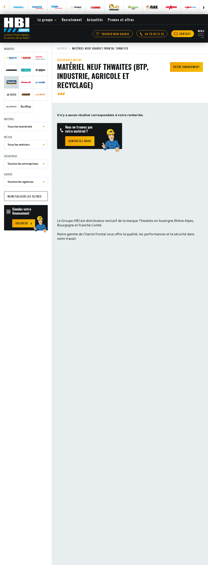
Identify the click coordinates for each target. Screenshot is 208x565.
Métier (8, 137)
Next (203, 7)
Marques (9, 49)
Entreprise (10, 156)
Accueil (62, 48)
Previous (4, 7)
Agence (8, 174)
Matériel (9, 119)
